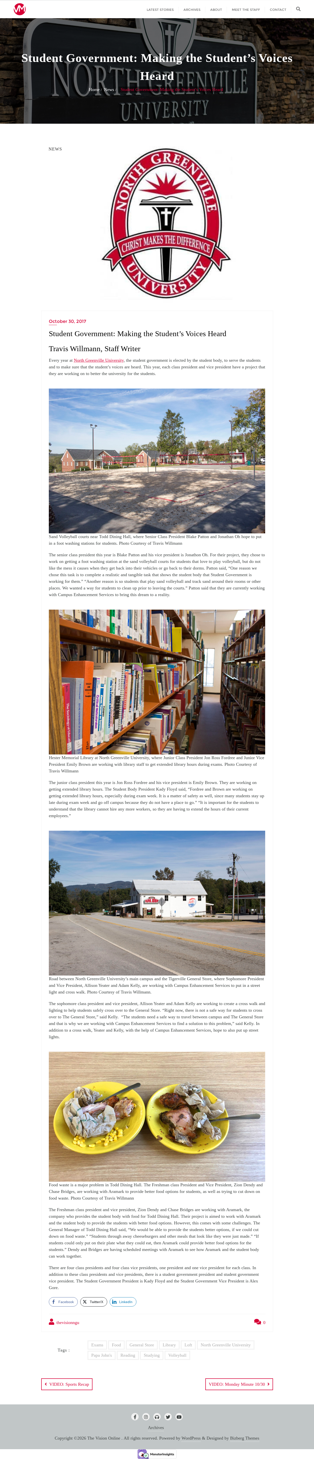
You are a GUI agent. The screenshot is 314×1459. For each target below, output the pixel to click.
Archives (156, 1427)
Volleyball (177, 1355)
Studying (152, 1355)
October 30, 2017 (67, 321)
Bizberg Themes (244, 1438)
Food (116, 1344)
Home (94, 89)
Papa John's (101, 1355)
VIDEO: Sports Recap (69, 1384)
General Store (142, 1344)
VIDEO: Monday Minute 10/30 (237, 1384)
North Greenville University (99, 360)
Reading (127, 1355)
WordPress (191, 1438)
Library (169, 1344)
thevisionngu (67, 1322)
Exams (97, 1344)
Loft (188, 1344)
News (109, 89)
